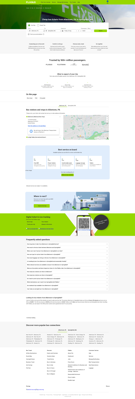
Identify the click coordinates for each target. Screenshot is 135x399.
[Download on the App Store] (40, 389)
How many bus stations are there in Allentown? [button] (39, 271)
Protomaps (97, 138)
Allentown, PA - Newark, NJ (33, 343)
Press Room (71, 362)
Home (27, 8)
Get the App (29, 365)
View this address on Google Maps (37, 126)
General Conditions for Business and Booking (77, 365)
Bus (32, 8)
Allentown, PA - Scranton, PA (96, 337)
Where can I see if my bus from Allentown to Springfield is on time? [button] (45, 251)
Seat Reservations (93, 365)
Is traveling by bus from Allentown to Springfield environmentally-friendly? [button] (46, 261)
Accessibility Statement (73, 394)
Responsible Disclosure (74, 374)
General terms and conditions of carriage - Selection (76, 370)
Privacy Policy (49, 394)
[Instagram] (106, 389)
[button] (44, 116)
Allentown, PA (48, 8)
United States (39, 8)
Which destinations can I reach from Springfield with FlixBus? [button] (43, 282)
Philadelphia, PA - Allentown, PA (34, 341)
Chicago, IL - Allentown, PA (95, 339)
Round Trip (42, 25)
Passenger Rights (57, 394)
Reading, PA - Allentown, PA (75, 343)
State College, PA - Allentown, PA (55, 337)
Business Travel (30, 362)
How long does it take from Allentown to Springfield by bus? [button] (43, 244)
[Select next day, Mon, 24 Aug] (79, 31)
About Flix (70, 353)
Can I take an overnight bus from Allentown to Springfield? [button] (42, 289)
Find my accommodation (36, 34)
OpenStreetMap (103, 138)
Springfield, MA (72, 105)
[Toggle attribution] (107, 138)
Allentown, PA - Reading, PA (96, 343)
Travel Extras (50, 359)
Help (90, 353)
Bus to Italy (50, 365)
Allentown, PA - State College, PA (76, 334)
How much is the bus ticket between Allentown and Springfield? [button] (44, 247)
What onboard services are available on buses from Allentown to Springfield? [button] (47, 264)
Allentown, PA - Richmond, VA (96, 334)
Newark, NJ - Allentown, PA (54, 334)
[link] (67, 201)
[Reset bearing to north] (107, 121)
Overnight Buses (30, 359)
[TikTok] (108, 389)
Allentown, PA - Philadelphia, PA (34, 339)
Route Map (29, 356)
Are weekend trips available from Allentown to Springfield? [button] (42, 285)
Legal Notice (64, 394)
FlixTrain (28, 368)
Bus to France (50, 368)
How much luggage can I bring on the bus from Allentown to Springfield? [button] (46, 258)
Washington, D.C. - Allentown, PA (76, 337)
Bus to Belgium (51, 374)
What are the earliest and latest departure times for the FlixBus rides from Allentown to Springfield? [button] (53, 268)
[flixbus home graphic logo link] (31, 2)
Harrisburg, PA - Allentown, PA (54, 343)
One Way (33, 25)
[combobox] (37, 31)
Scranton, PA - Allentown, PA (96, 341)
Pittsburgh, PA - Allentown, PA (54, 341)
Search (100, 30)
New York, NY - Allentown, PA (33, 334)
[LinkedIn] (107, 389)
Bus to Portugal (51, 371)
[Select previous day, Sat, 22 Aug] (76, 31)
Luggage (91, 368)
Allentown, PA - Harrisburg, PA (75, 341)
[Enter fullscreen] (107, 124)
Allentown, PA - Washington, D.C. (76, 339)
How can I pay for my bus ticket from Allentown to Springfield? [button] (43, 254)
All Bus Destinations (31, 353)
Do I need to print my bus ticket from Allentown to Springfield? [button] (43, 278)
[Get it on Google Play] (31, 389)
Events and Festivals (52, 353)
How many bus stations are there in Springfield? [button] (40, 275)
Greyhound (70, 356)
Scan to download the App (84, 229)
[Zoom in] (107, 117)
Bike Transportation (94, 362)
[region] (86, 127)
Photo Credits (71, 377)
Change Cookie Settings (87, 394)
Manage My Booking (94, 359)
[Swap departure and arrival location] (44, 31)
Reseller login (71, 380)
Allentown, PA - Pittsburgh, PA (54, 339)
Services (91, 356)
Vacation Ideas (51, 356)
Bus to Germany (51, 362)
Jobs (69, 359)
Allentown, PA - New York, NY (33, 337)
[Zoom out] (107, 119)
